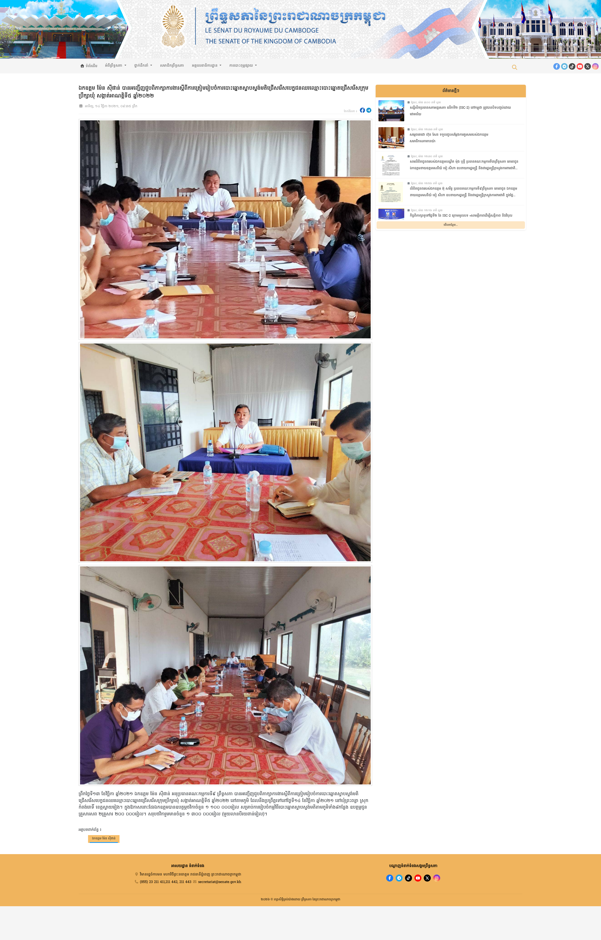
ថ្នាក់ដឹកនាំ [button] (142, 65)
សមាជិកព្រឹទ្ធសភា (172, 65)
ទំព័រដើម (91, 66)
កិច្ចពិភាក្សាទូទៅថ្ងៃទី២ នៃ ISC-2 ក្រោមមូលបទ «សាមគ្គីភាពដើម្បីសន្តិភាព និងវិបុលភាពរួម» (461, 219)
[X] (427, 878)
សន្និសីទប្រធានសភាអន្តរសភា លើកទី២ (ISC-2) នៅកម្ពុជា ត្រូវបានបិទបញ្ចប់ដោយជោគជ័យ (460, 111)
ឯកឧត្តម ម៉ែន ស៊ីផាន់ (104, 838)
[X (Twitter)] (587, 66)
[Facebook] (556, 66)
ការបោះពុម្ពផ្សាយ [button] (241, 65)
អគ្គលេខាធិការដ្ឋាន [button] (205, 65)
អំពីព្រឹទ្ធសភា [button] (114, 65)
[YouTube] (580, 66)
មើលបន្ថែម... (451, 225)
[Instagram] (595, 66)
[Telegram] (564, 66)
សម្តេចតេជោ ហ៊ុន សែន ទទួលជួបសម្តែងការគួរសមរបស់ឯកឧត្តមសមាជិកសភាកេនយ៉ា (449, 138)
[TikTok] (572, 66)
